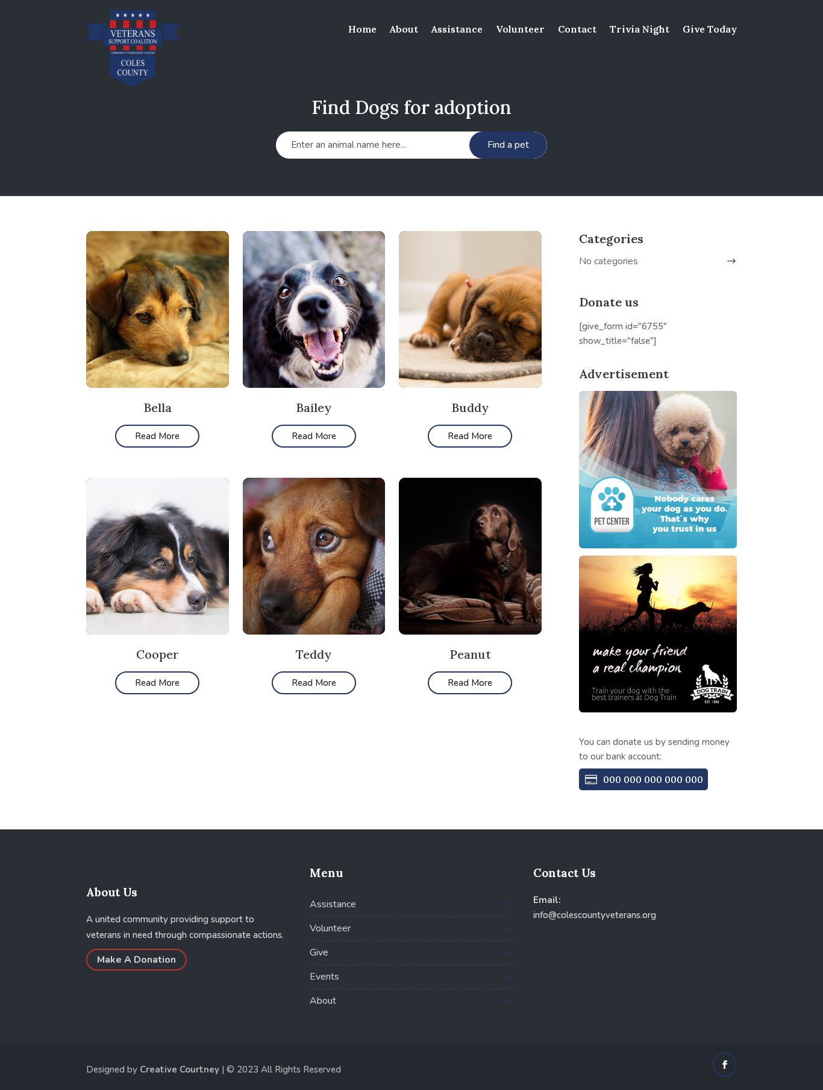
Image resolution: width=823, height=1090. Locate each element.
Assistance (457, 29)
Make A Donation (136, 959)
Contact (577, 29)
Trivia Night (639, 29)
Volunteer (520, 29)
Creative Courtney (179, 1069)
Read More (157, 436)
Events (324, 976)
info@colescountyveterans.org (594, 915)
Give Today (710, 29)
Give (319, 952)
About (404, 29)
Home (362, 29)
